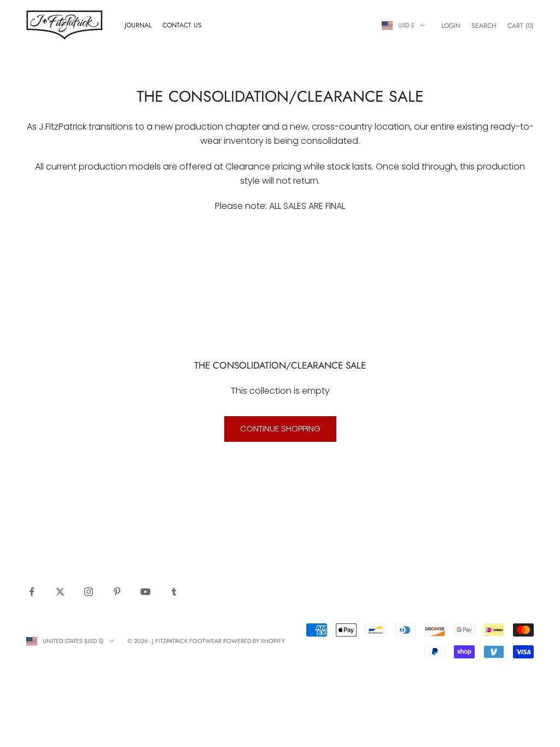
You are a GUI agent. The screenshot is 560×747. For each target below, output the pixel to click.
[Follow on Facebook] (31, 591)
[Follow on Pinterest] (117, 591)
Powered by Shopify (254, 641)
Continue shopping (280, 428)
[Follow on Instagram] (88, 591)
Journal (138, 25)
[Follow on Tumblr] (173, 591)
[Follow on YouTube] (145, 591)
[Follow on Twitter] (60, 591)
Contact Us (182, 25)
